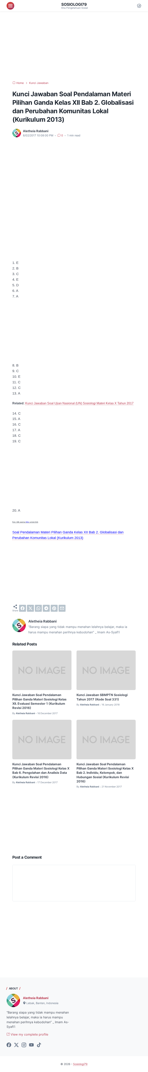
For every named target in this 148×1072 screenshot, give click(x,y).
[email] (62, 608)
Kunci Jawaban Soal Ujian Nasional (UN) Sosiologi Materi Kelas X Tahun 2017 (79, 403)
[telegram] (46, 608)
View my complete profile (29, 1034)
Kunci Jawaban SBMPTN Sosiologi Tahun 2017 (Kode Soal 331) (102, 697)
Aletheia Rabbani (35, 998)
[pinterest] (54, 608)
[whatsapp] (38, 608)
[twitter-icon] (16, 1045)
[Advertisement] (74, 46)
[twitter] (30, 608)
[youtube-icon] (31, 1045)
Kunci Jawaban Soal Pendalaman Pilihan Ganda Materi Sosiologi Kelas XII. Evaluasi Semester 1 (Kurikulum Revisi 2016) (39, 701)
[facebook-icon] (9, 1045)
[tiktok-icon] (39, 1045)
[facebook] (22, 608)
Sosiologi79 (74, 4)
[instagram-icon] (24, 1045)
